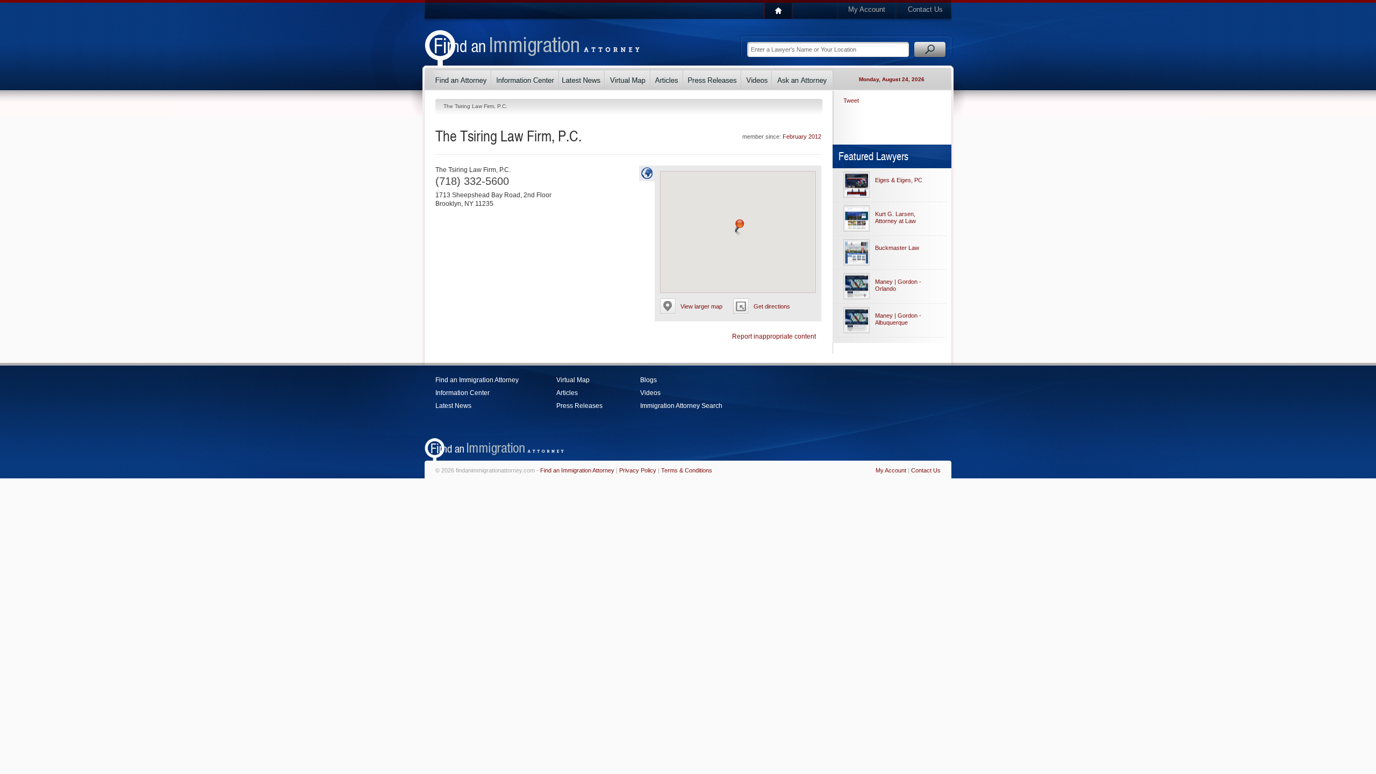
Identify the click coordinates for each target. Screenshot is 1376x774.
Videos (650, 393)
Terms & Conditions (686, 470)
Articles (567, 393)
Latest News (453, 406)
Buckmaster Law (897, 248)
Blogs (648, 380)
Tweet (851, 100)
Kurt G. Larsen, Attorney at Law (895, 217)
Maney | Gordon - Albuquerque (898, 319)
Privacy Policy (637, 470)
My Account (866, 9)
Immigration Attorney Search (681, 406)
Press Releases (579, 406)
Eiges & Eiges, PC (898, 180)
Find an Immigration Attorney (477, 380)
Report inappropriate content (774, 336)
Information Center (462, 393)
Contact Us (925, 9)
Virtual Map (573, 380)
